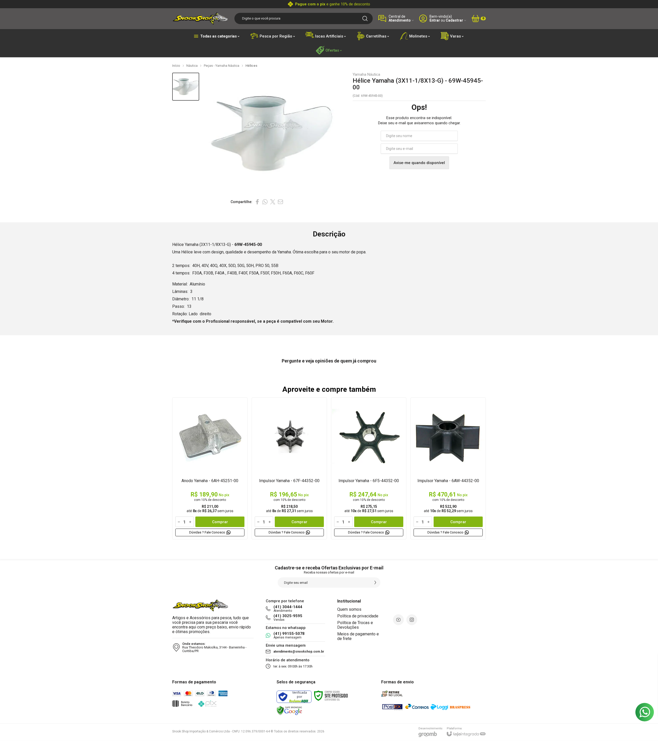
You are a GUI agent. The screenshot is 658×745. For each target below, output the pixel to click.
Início (176, 66)
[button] (185, 87)
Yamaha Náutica (366, 75)
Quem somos (349, 609)
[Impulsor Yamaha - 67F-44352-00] (289, 468)
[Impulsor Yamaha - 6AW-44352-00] (448, 468)
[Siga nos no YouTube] (398, 619)
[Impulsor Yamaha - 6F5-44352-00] (368, 468)
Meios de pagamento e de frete (358, 636)
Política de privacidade (357, 616)
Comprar (220, 522)
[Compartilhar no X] (272, 201)
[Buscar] (365, 18)
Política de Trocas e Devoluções (355, 625)
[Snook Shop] (200, 18)
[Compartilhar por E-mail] (280, 201)
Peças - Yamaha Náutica (221, 66)
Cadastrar (454, 20)
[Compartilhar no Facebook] (257, 201)
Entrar (434, 20)
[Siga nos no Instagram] (411, 619)
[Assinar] (375, 582)
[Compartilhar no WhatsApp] (265, 201)
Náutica (192, 66)
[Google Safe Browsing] (289, 710)
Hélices (251, 66)
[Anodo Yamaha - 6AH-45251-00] (209, 468)
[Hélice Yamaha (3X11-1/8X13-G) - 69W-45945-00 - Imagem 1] (186, 86)
